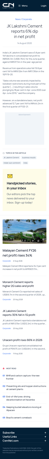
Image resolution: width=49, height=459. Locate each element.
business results (29, 157)
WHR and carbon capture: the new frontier (22, 377)
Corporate (27, 19)
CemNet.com (10, 440)
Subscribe (9, 432)
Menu (25, 5)
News (18, 19)
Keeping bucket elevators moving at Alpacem (23, 409)
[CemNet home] (8, 5)
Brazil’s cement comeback (19, 417)
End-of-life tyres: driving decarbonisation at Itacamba (20, 398)
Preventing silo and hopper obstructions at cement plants (26, 388)
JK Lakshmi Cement (11, 157)
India (25, 163)
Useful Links (10, 436)
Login (43, 5)
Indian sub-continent (12, 163)
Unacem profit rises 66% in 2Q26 (22, 340)
